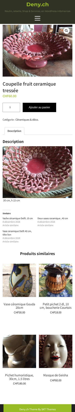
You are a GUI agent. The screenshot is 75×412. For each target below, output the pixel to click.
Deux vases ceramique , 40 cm (53, 218)
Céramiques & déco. (27, 119)
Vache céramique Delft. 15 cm (18, 218)
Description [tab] (14, 131)
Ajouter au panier (39, 107)
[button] (66, 31)
